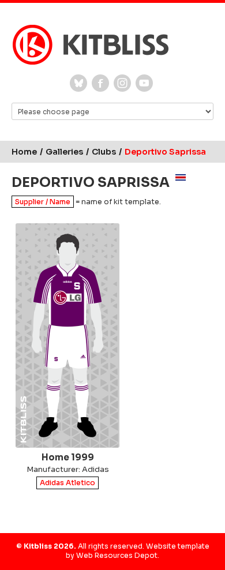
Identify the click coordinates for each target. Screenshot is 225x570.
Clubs (104, 152)
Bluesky (78, 83)
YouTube (144, 83)
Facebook (100, 83)
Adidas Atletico (67, 483)
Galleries (64, 152)
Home (24, 152)
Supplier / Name (42, 201)
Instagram (122, 83)
